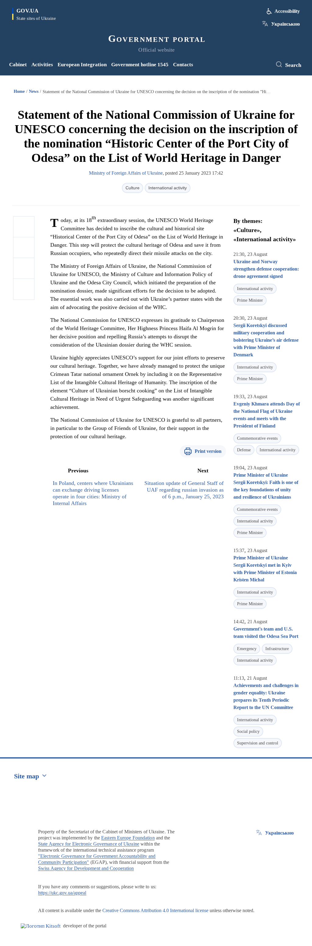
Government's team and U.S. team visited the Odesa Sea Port (265, 632)
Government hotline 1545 (139, 64)
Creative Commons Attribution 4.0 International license (155, 910)
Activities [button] (42, 64)
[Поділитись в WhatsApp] (23, 268)
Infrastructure (277, 648)
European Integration (82, 64)
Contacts (183, 64)
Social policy (248, 731)
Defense (244, 450)
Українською (285, 24)
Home (19, 91)
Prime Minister (250, 300)
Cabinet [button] (18, 64)
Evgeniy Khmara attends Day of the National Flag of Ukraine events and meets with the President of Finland (266, 414)
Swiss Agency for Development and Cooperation (86, 868)
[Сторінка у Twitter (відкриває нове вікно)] (264, 64)
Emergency (247, 648)
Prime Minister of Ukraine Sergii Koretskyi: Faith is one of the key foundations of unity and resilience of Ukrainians (265, 486)
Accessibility (287, 11)
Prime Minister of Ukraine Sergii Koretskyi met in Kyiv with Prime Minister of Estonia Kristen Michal (265, 568)
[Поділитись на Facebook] (23, 226)
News (33, 91)
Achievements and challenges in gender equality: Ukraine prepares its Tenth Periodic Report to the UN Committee (266, 696)
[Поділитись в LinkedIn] (23, 289)
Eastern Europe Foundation (128, 837)
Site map (26, 776)
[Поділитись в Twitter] (23, 247)
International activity (167, 187)
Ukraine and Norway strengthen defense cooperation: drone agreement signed (266, 269)
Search (293, 65)
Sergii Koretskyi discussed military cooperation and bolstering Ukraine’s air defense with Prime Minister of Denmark (266, 340)
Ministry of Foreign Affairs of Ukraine (126, 173)
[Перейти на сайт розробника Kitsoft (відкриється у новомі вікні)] (40, 926)
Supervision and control (257, 743)
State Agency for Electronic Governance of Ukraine (88, 843)
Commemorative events (257, 438)
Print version (208, 451)
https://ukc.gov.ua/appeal (62, 892)
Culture (133, 187)
